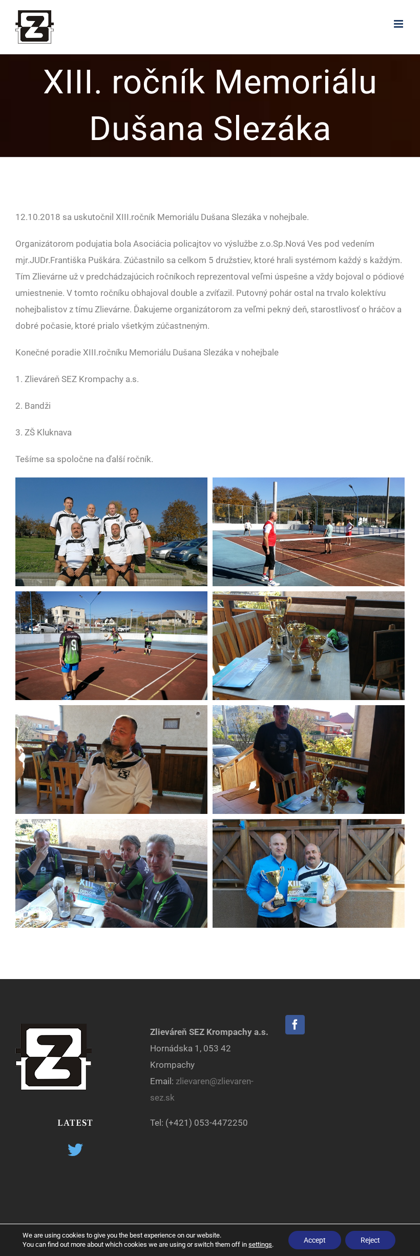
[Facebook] (295, 1024)
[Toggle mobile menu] (399, 23)
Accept (315, 1240)
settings (260, 1244)
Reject (370, 1240)
